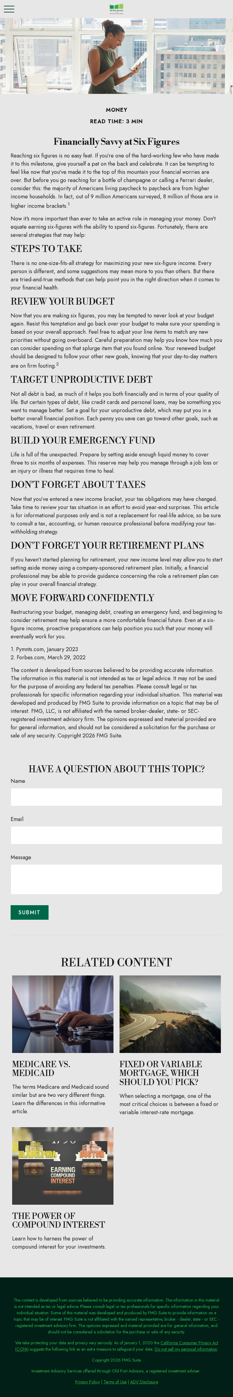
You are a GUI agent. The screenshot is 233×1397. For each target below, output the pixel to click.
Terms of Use (115, 1382)
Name (18, 781)
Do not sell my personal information (186, 1349)
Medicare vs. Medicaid (41, 1069)
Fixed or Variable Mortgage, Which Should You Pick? (161, 1074)
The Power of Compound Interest (58, 1221)
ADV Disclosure (144, 1382)
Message (21, 857)
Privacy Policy (87, 1382)
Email (17, 819)
